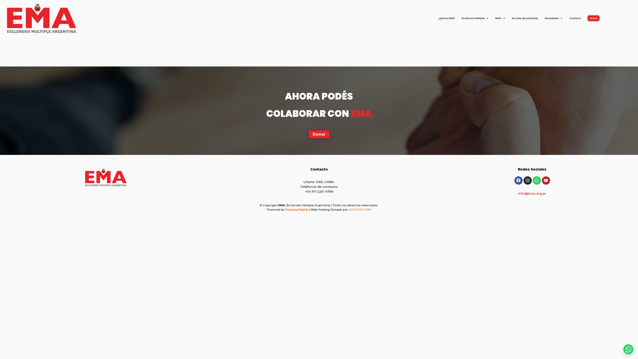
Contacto (575, 18)
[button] (628, 349)
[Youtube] (546, 180)
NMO (498, 18)
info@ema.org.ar (532, 193)
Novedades (552, 18)
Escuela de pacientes (525, 18)
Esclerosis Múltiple (473, 18)
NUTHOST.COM (360, 209)
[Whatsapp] (537, 180)
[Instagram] (528, 180)
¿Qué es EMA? (446, 18)
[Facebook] (518, 180)
